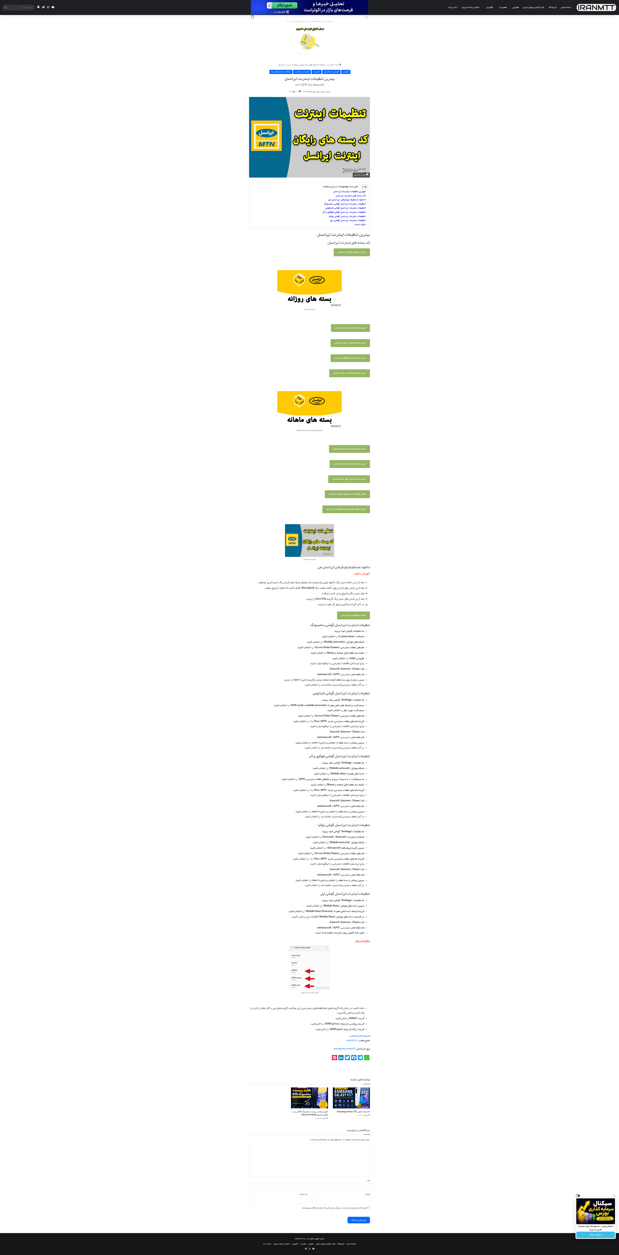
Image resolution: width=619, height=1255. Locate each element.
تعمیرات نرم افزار (302, 72)
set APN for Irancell (359, 1036)
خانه (337, 65)
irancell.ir (351, 1040)
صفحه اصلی (566, 7)
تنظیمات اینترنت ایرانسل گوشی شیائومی (345, 208)
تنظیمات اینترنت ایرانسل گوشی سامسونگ (344, 204)
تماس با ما (452, 7)
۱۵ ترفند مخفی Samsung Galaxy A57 (353, 1111)
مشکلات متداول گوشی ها (315, 65)
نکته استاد (360, 224)
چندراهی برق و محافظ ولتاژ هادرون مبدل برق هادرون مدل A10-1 (309, 21)
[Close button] (614, 1195)
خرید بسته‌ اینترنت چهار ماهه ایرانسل (349, 479)
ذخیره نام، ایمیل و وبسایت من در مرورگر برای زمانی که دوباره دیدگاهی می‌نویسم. (334, 1208)
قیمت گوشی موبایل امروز (533, 7)
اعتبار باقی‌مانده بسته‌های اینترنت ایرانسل (347, 494)
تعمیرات (502, 7)
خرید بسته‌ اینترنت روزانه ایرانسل (350, 328)
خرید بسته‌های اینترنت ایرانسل (352, 252)
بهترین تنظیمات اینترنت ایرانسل (349, 191)
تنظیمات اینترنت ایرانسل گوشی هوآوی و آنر (343, 212)
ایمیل (367, 1194)
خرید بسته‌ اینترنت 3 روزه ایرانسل (350, 343)
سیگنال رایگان (596, 1235)
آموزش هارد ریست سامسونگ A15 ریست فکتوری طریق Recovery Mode (310, 1113)
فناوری (515, 7)
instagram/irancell (344, 1048)
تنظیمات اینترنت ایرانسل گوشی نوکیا (347, 216)
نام (368, 1180)
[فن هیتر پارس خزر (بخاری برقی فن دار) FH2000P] (309, 41)
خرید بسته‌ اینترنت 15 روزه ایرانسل (349, 373)
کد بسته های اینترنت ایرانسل (350, 195)
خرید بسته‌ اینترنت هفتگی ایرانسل (350, 358)
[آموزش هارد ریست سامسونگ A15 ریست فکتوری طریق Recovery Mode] (309, 1097)
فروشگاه (552, 7)
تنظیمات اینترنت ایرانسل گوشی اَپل (347, 220)
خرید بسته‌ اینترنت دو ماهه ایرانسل (350, 464)
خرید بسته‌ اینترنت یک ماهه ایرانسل (349, 449)
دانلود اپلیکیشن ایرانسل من (353, 615)
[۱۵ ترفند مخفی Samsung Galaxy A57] (351, 1097)
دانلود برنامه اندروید (471, 7)
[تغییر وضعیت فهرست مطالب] (363, 187)
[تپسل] (252, 16)
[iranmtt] (596, 7)
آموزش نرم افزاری (331, 72)
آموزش (489, 7)
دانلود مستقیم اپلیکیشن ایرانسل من (346, 200)
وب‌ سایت (303, 1194)
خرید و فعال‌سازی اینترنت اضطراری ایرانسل (346, 509)
